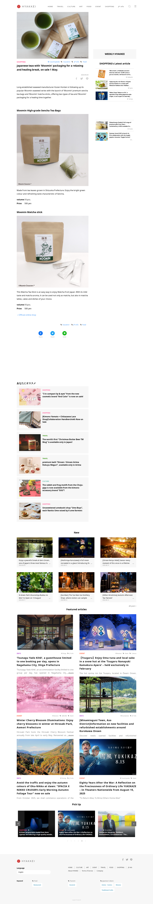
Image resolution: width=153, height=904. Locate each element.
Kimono (118, 885)
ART (81, 7)
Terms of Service (87, 871)
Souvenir (72, 885)
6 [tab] (85, 841)
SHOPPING (109, 7)
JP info (121, 7)
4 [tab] (78, 841)
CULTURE (71, 7)
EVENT (98, 7)
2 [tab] (71, 841)
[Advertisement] (52, 358)
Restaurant (37, 885)
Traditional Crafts (107, 890)
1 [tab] (67, 841)
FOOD (89, 7)
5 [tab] (82, 841)
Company (100, 871)
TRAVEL (60, 7)
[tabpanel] (76, 824)
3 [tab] (75, 841)
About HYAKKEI (73, 871)
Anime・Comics (107, 885)
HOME (50, 7)
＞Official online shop (26, 315)
